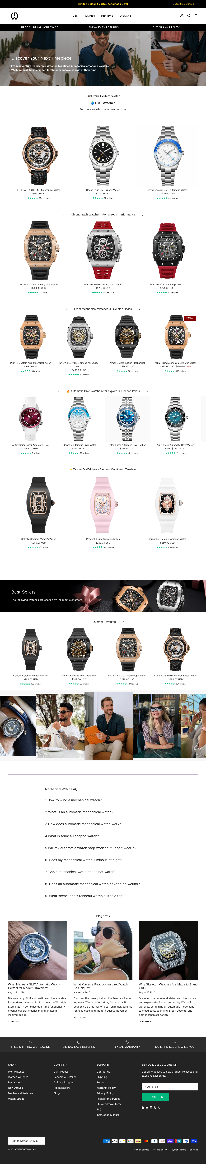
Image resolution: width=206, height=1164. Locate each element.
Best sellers (15, 1082)
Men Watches (16, 1071)
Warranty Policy (106, 1087)
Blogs (57, 1093)
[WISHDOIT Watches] (14, 16)
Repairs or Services (108, 1098)
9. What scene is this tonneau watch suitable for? (84, 896)
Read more (14, 1021)
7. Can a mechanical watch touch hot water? (80, 872)
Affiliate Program (64, 1082)
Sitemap (194, 1149)
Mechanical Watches (20, 1093)
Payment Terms (178, 1149)
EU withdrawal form (109, 1104)
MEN (75, 15)
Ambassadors (62, 1087)
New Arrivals (15, 1087)
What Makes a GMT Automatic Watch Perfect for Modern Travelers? (34, 986)
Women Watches (18, 1077)
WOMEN (90, 15)
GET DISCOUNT (155, 1097)
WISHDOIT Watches (26, 1149)
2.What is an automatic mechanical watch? (79, 812)
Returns (101, 1082)
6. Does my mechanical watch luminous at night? (83, 860)
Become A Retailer (65, 1077)
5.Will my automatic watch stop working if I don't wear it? (90, 848)
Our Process (61, 1071)
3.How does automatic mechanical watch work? (83, 824)
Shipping (102, 1077)
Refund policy (160, 1149)
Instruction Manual (108, 1114)
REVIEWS (107, 15)
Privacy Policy (105, 1093)
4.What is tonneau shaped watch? (72, 836)
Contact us (103, 1071)
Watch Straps (16, 1098)
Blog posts (103, 916)
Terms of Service (140, 1149)
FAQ (99, 1109)
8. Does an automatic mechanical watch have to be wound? (92, 884)
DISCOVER (126, 15)
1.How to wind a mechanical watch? (73, 800)
